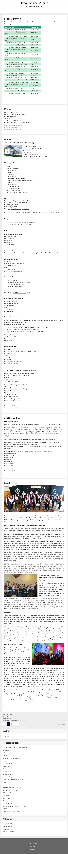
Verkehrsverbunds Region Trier (23, 222)
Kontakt (32, 849)
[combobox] (11, 736)
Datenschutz (34, 846)
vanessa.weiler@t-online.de (18, 192)
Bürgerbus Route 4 (13, 224)
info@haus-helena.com (15, 361)
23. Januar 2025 (21, 47)
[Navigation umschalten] (34, 10)
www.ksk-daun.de (15, 401)
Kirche (6, 716)
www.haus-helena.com (11, 363)
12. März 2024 (20, 62)
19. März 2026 (20, 29)
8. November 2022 (22, 82)
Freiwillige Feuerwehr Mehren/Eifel (14, 720)
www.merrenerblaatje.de (53, 446)
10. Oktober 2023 (21, 66)
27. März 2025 (20, 45)
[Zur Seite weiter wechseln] (14, 724)
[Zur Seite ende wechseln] (17, 724)
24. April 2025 (20, 42)
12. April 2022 (20, 93)
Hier (8, 282)
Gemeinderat (8, 718)
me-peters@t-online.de (15, 271)
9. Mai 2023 (20, 73)
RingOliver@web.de (14, 399)
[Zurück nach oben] (65, 851)
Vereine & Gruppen (8, 832)
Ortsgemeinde (7, 826)
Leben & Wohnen (8, 829)
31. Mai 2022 (20, 91)
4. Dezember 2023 (22, 64)
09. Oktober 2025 (21, 36)
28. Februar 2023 (21, 75)
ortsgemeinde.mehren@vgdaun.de (20, 122)
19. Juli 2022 (20, 88)
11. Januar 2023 (21, 77)
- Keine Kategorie (8, 824)
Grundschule (8, 714)
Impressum (33, 843)
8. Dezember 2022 (22, 80)
